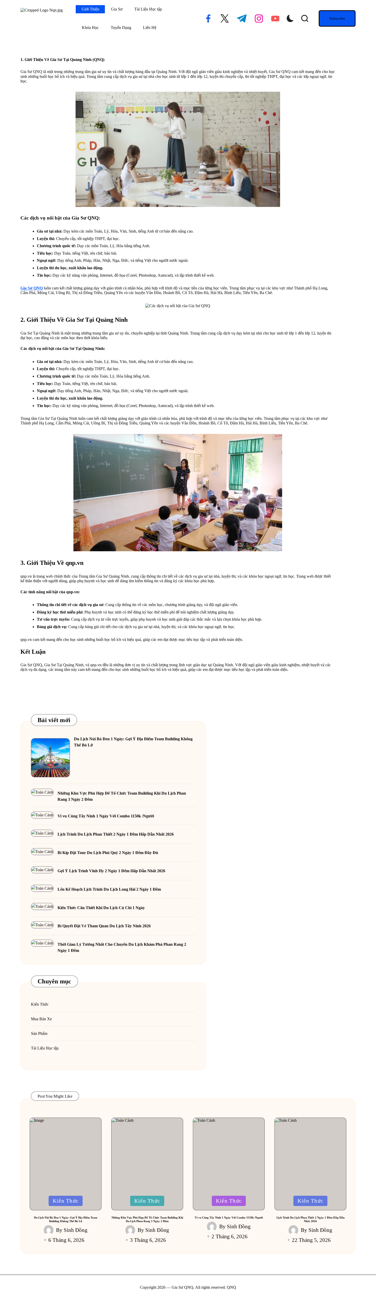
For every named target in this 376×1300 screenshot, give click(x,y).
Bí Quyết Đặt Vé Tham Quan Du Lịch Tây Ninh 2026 (104, 926)
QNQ (231, 1287)
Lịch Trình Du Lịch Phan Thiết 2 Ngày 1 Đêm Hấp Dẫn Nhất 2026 (116, 834)
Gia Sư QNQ (31, 288)
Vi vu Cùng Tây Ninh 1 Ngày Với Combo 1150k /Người (106, 816)
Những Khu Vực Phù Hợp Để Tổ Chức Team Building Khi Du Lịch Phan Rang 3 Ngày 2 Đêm (122, 796)
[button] (337, 18)
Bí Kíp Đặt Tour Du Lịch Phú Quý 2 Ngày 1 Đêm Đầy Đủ (108, 852)
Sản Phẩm (39, 1033)
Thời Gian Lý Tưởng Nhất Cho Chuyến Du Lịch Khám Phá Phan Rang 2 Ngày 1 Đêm (122, 947)
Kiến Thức (40, 1004)
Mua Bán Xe (41, 1019)
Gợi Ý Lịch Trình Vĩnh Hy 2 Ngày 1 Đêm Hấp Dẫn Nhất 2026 (111, 871)
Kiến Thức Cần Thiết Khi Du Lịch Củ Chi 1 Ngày (101, 908)
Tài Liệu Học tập (45, 1048)
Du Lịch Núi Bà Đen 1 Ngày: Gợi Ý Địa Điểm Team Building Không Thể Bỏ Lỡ (133, 742)
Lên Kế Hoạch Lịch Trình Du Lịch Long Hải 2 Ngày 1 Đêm (109, 889)
